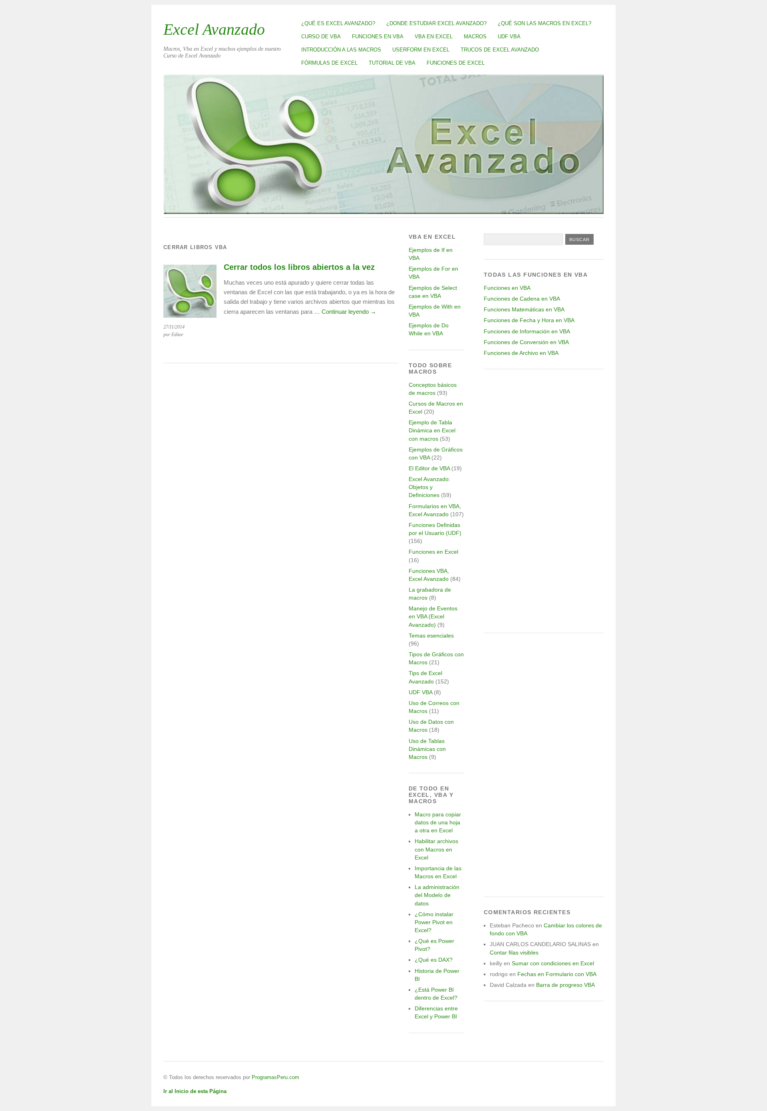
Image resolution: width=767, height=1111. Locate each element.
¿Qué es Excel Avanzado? (338, 23)
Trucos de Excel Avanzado (500, 50)
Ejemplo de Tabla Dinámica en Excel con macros (432, 430)
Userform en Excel (420, 50)
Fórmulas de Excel (329, 63)
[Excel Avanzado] (383, 211)
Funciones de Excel (456, 63)
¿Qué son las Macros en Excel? (544, 23)
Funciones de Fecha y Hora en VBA (529, 320)
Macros (475, 37)
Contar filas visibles (514, 952)
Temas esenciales (431, 635)
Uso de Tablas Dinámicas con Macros (427, 749)
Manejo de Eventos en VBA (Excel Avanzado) (433, 616)
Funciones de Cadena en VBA (522, 298)
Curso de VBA (321, 37)
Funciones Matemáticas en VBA (524, 309)
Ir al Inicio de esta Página (195, 1091)
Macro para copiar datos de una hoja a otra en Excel (438, 822)
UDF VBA (509, 37)
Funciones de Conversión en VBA (526, 342)
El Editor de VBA (429, 468)
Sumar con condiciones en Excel (553, 963)
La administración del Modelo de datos (437, 895)
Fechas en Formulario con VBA (556, 974)
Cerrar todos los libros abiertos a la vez (299, 267)
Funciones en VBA (377, 37)
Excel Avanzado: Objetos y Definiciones (429, 487)
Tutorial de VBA (392, 63)
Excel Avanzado (214, 29)
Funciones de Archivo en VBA (521, 353)
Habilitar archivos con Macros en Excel (436, 849)
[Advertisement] (544, 501)
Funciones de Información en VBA (527, 331)
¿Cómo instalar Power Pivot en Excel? (434, 922)
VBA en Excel (434, 37)
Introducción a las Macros (341, 50)
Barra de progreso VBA (565, 985)
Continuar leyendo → (349, 311)
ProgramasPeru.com (275, 1077)
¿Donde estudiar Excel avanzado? (436, 23)
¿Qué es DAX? (434, 960)
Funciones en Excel (433, 552)
